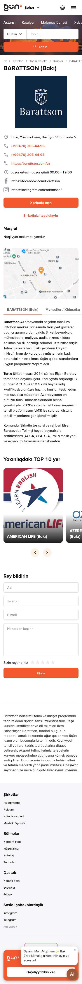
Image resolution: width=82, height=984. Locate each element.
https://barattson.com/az (30, 163)
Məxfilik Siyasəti (14, 823)
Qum (41, 673)
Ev (5, 61)
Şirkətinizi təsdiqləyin (40, 215)
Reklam (8, 809)
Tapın (43, 47)
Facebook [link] (10, 926)
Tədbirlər (9, 862)
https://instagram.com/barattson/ (36, 190)
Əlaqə (7, 894)
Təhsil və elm (38, 61)
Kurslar (58, 61)
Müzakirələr (11, 848)
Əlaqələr (9, 887)
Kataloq (18, 61)
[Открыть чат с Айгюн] (72, 974)
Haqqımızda (11, 802)
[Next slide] (47, 552)
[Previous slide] (35, 552)
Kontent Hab (12, 841)
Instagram (10, 913)
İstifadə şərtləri (13, 816)
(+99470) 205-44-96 (28, 146)
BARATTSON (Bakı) (22, 309)
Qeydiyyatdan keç (41, 972)
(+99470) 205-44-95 (28, 155)
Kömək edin (11, 880)
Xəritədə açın (41, 203)
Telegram (9, 919)
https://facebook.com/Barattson (35, 181)
